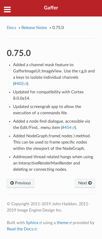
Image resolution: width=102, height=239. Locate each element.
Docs (11, 28)
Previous (22, 183)
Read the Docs (20, 229)
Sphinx (32, 223)
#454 (66, 128)
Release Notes (34, 28)
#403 (19, 84)
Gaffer (51, 7)
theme (62, 223)
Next (83, 183)
